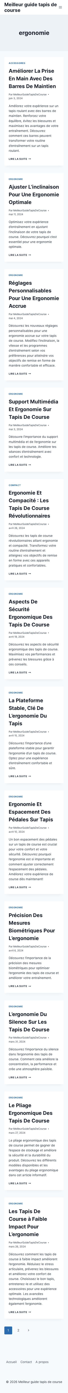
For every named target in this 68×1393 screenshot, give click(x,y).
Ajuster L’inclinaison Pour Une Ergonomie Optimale (34, 194)
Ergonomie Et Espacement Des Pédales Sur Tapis (31, 812)
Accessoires (17, 63)
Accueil (11, 1362)
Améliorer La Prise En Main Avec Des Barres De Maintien (32, 78)
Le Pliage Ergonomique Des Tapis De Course (31, 1113)
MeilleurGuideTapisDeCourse (30, 94)
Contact (26, 1362)
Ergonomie (16, 179)
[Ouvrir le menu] (60, 7)
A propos (42, 1362)
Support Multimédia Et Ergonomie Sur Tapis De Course (33, 409)
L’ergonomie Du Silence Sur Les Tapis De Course (29, 1022)
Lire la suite (20, 158)
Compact (15, 485)
